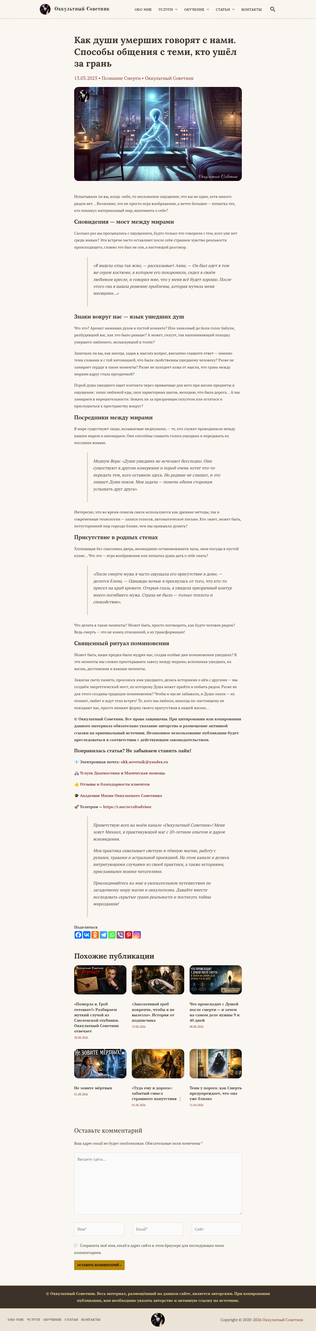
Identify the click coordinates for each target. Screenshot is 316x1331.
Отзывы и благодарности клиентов (115, 784)
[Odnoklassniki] (95, 935)
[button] (272, 9)
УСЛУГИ (165, 9)
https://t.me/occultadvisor (127, 806)
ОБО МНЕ (143, 9)
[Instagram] (137, 935)
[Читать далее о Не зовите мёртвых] (100, 1063)
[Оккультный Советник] (158, 1320)
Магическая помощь (144, 773)
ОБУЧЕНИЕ (194, 9)
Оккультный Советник (82, 9)
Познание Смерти (121, 78)
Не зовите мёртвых (93, 1087)
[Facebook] (78, 935)
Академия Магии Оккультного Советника (121, 795)
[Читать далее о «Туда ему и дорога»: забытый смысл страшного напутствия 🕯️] (158, 1063)
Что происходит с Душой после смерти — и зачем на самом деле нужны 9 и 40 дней (214, 1012)
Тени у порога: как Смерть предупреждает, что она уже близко (216, 1093)
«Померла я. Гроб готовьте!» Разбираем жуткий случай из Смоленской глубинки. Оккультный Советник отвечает (96, 1017)
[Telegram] (103, 935)
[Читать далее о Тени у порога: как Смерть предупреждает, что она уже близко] (216, 1063)
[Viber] (120, 935)
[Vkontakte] (87, 935)
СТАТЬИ (223, 9)
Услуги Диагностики (100, 773)
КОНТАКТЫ (251, 9)
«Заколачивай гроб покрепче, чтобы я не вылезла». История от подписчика (153, 1012)
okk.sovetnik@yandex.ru (144, 761)
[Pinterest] (128, 935)
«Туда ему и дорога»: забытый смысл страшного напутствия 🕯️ (157, 1093)
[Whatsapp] (112, 935)
